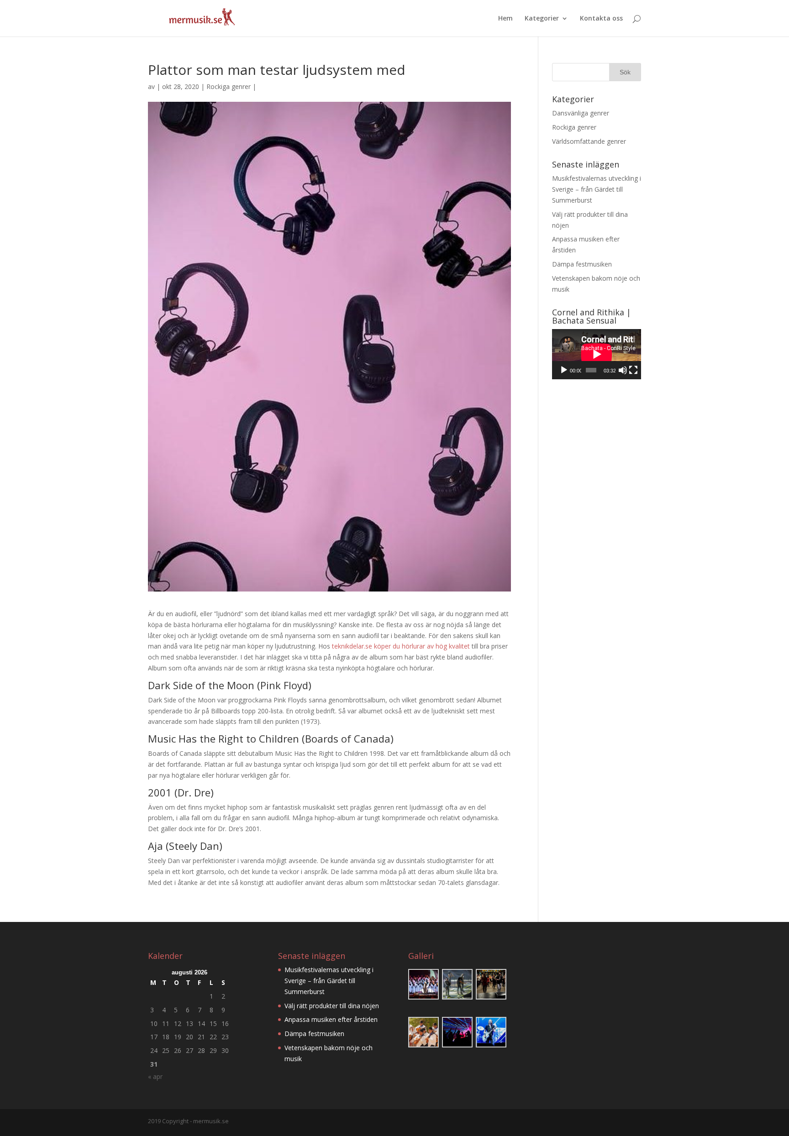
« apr (155, 1076)
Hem (505, 18)
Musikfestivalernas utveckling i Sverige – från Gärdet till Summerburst (596, 189)
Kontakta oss (601, 18)
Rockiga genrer (228, 86)
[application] (596, 354)
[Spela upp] (563, 370)
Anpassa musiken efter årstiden (331, 1019)
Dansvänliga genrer (580, 113)
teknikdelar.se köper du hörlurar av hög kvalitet (401, 646)
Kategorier (542, 18)
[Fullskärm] (633, 370)
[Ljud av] (622, 370)
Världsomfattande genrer (589, 141)
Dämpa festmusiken (582, 264)
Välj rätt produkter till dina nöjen (331, 1005)
